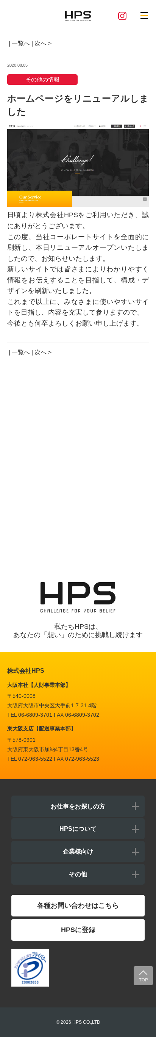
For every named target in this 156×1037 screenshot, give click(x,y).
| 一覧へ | (20, 43)
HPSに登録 (78, 930)
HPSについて (78, 828)
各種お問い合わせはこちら (78, 905)
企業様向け (78, 851)
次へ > (42, 43)
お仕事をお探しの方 (78, 806)
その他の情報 (42, 79)
